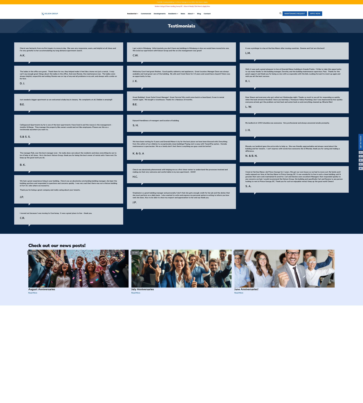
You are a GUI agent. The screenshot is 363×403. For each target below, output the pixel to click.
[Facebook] (361, 156)
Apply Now (315, 13)
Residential (132, 14)
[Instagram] (361, 152)
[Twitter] (361, 160)
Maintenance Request (294, 13)
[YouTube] (361, 168)
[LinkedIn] (361, 164)
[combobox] (285, 21)
